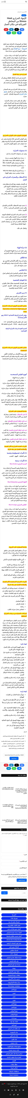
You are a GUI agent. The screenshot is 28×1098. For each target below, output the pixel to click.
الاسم (25, 854)
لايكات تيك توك (14, 1021)
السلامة (19, 12)
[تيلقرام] (8, 32)
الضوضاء (24, 49)
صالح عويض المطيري (14, 971)
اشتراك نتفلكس (14, 950)
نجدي (14, 996)
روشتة (14, 968)
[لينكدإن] (11, 29)
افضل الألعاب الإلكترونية (14, 925)
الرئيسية (23, 12)
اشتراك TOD (14, 918)
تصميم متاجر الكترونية (14, 979)
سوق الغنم (14, 989)
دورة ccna (14, 1018)
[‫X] (16, 29)
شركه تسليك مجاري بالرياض (14, 957)
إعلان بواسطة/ (20, 913)
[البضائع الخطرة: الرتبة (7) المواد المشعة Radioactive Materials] (21, 800)
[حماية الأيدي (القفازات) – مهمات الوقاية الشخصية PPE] (7, 799)
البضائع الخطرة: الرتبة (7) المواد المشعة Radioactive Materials (21, 806)
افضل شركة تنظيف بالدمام (14, 1057)
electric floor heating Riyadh (14, 939)
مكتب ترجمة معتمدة (14, 1050)
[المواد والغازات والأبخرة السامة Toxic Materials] (7, 782)
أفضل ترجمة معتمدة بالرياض (14, 932)
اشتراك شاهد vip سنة (14, 922)
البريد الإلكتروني (23, 861)
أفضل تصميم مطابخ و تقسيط (14, 936)
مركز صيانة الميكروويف (14, 982)
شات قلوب (14, 1039)
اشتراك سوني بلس (14, 947)
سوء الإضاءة (17, 49)
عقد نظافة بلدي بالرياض (14, 1028)
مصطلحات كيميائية (14, 1071)
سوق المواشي (14, 1011)
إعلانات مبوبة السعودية (14, 975)
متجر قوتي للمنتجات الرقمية (14, 943)
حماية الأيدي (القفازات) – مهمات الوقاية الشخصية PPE (7, 806)
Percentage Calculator (14, 986)
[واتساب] (14, 32)
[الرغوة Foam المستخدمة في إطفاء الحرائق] (7, 814)
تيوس (14, 1000)
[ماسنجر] (19, 32)
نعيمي (14, 993)
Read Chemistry (14, 1075)
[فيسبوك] (22, 29)
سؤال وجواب (14, 1064)
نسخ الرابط (14, 758)
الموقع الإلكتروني (23, 867)
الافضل (14, 1060)
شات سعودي (14, 1043)
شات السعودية (14, 1032)
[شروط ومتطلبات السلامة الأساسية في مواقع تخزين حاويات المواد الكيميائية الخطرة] (21, 782)
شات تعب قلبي (14, 1036)
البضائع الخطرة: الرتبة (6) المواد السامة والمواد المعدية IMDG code (21, 821)
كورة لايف (14, 1025)
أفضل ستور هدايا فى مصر (14, 929)
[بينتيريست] (6, 29)
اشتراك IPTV (14, 954)
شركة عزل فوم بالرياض (14, 964)
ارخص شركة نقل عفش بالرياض (14, 1053)
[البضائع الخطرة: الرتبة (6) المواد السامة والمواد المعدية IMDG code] (21, 814)
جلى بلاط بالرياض (14, 961)
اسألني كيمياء (14, 1068)
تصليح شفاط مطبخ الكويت (14, 1046)
